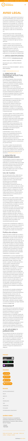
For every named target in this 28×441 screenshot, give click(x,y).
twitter (7, 373)
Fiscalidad (5, 408)
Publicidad (17, 1)
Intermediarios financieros (10, 410)
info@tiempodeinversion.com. (14, 152)
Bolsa (4, 393)
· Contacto (5, 425)
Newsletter (22, 1)
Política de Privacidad (7, 433)
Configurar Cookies (11, 435)
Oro (4, 403)
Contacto (12, 1)
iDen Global (23, 438)
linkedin (7, 377)
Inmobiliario (6, 401)
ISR (3, 398)
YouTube (7, 380)
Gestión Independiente (8, 391)
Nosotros (6, 1)
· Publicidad (5, 426)
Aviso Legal (15, 433)
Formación (5, 405)
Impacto (5, 396)
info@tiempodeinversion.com (12, 71)
